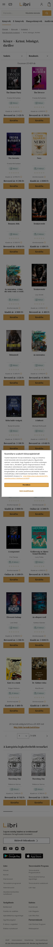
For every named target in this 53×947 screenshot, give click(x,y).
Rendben (26, 485)
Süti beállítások (26, 491)
